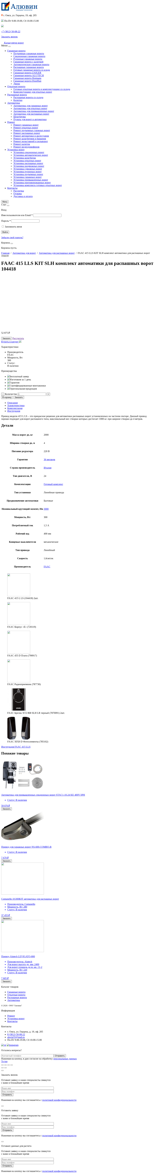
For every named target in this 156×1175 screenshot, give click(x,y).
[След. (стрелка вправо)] (5, 1067)
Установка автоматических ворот (30, 155)
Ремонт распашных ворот (26, 133)
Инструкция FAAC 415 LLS (15, 746)
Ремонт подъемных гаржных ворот (31, 130)
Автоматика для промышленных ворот (33, 111)
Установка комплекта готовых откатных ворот (37, 185)
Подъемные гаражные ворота (28, 53)
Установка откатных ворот (27, 160)
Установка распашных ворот (28, 163)
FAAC (47, 566)
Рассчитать (18, 338)
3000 (46, 509)
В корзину (7, 397)
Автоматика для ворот (24, 253)
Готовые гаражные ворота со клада (31, 70)
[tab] (81, 402)
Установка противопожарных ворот (32, 182)
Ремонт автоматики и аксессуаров (31, 136)
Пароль (6, 221)
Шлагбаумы (19, 116)
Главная (5, 253)
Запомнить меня (13, 226)
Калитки (17, 100)
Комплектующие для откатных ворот (32, 92)
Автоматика (13, 103)
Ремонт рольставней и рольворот (30, 141)
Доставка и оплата (23, 196)
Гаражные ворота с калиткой (28, 61)
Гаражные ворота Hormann (27, 78)
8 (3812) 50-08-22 (16, 1034)
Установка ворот (16, 149)
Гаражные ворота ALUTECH (28, 75)
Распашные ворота (17, 94)
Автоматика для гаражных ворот (30, 105)
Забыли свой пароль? (12, 237)
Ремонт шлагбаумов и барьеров (29, 138)
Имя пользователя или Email (17, 215)
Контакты (12, 188)
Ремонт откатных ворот (25, 127)
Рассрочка (18, 191)
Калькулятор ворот (14, 43)
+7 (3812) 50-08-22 (10, 31)
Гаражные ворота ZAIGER (27, 72)
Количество (11, 394)
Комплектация (14, 408)
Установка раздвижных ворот (28, 166)
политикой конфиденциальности (59, 1100)
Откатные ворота (16, 86)
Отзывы (17, 193)
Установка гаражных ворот (27, 177)
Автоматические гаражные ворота (31, 64)
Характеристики (16, 405)
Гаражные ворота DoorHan (27, 81)
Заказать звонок (9, 36)
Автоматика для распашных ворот (31, 114)
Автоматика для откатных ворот (30, 108)
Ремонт (11, 122)
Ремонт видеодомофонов (26, 147)
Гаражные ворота (16, 50)
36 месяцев (49, 459)
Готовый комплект (53, 484)
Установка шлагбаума (24, 158)
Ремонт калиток (21, 144)
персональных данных (65, 1058)
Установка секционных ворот (28, 152)
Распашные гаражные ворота (28, 67)
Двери (16, 83)
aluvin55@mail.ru (16, 1037)
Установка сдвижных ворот (27, 169)
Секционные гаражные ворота (29, 56)
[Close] (9, 46)
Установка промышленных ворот (30, 180)
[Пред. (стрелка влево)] (2, 1067)
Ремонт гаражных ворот (26, 125)
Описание (12, 402)
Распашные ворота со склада (28, 97)
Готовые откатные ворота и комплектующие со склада (41, 89)
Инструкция (13, 411)
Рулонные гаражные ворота (27, 59)
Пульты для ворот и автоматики (30, 119)
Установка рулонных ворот (27, 171)
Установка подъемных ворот (28, 174)
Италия (47, 467)
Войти (5, 232)
